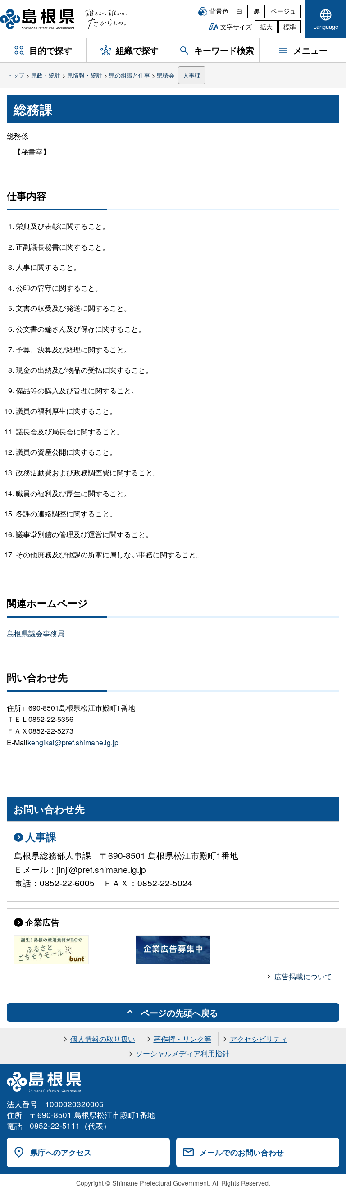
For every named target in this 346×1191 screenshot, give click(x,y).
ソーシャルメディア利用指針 (182, 1053)
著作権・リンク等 (182, 1039)
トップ (15, 75)
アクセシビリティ (258, 1039)
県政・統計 (45, 75)
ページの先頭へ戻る (179, 1012)
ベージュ (283, 10)
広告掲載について (303, 976)
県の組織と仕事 (129, 75)
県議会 (165, 75)
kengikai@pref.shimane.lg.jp (72, 742)
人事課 (191, 75)
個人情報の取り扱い (102, 1039)
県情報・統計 (84, 75)
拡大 (266, 26)
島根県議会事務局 (35, 633)
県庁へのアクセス (60, 1152)
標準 (289, 26)
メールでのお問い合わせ (242, 1152)
